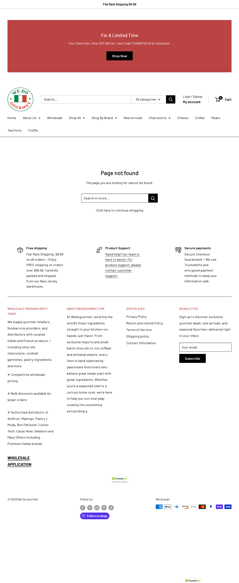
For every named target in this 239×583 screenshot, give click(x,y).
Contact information (141, 343)
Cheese (182, 118)
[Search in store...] (153, 198)
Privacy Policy (136, 316)
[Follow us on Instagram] (97, 507)
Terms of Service (139, 330)
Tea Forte (14, 130)
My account (192, 102)
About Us (29, 118)
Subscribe (192, 358)
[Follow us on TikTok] (111, 507)
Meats (215, 118)
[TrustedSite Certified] (119, 479)
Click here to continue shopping (119, 210)
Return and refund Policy (144, 323)
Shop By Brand (102, 118)
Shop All (75, 118)
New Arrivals (133, 118)
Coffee (200, 118)
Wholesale (54, 118)
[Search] (170, 99)
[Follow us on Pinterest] (104, 507)
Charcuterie (158, 118)
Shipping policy (137, 336)
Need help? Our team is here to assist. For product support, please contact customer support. (123, 265)
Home (11, 118)
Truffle (33, 130)
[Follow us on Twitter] (89, 507)
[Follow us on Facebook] (82, 507)
